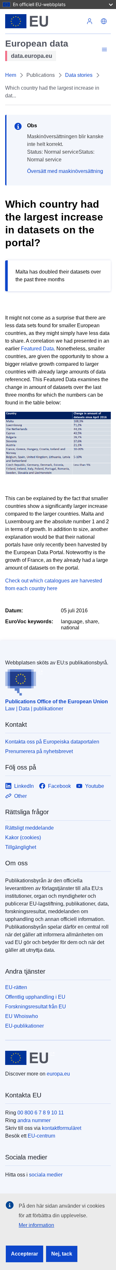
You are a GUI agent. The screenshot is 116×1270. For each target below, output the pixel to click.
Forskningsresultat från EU (35, 1006)
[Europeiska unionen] (43, 21)
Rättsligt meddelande (29, 828)
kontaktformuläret (61, 1128)
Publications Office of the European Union (56, 701)
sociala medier (46, 1174)
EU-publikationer (24, 1026)
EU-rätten (16, 987)
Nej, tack (61, 1253)
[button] (104, 21)
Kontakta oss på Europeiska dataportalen (52, 741)
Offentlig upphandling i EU (35, 997)
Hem (10, 75)
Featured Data (37, 348)
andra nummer (34, 1120)
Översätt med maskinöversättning (65, 171)
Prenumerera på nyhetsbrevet (39, 751)
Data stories (78, 75)
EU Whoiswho (21, 1016)
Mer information (36, 1225)
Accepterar (24, 1253)
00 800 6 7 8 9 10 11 (40, 1112)
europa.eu (58, 1073)
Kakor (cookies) (23, 837)
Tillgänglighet (20, 847)
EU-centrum (41, 1136)
